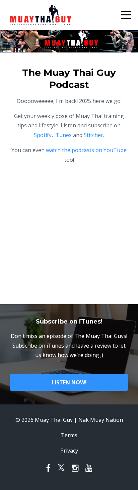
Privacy (69, 450)
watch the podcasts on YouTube (86, 150)
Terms (69, 435)
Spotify (43, 135)
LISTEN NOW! (69, 382)
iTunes (63, 135)
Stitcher (93, 135)
